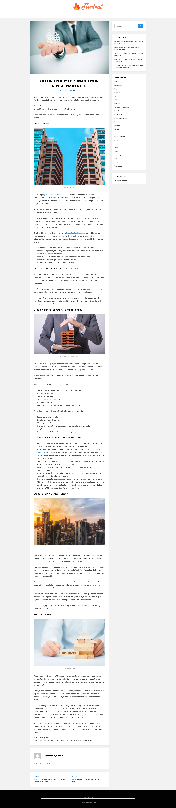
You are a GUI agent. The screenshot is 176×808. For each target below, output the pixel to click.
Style (116, 151)
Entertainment (118, 114)
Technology (117, 155)
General (116, 133)
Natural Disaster (55, 740)
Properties (69, 740)
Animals (116, 81)
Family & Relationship (120, 118)
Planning (62, 740)
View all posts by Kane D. (42, 763)
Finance (116, 122)
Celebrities (117, 103)
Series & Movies (119, 144)
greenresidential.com (52, 195)
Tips (115, 159)
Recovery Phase (77, 740)
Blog (115, 89)
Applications (118, 85)
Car (115, 96)
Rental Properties (88, 740)
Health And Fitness (120, 136)
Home (116, 140)
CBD (115, 100)
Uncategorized (44, 738)
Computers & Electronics (121, 107)
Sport (116, 147)
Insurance (47, 740)
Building (41, 740)
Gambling (117, 125)
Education (117, 111)
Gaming (116, 129)
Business (117, 92)
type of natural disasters (75, 233)
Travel (116, 162)
